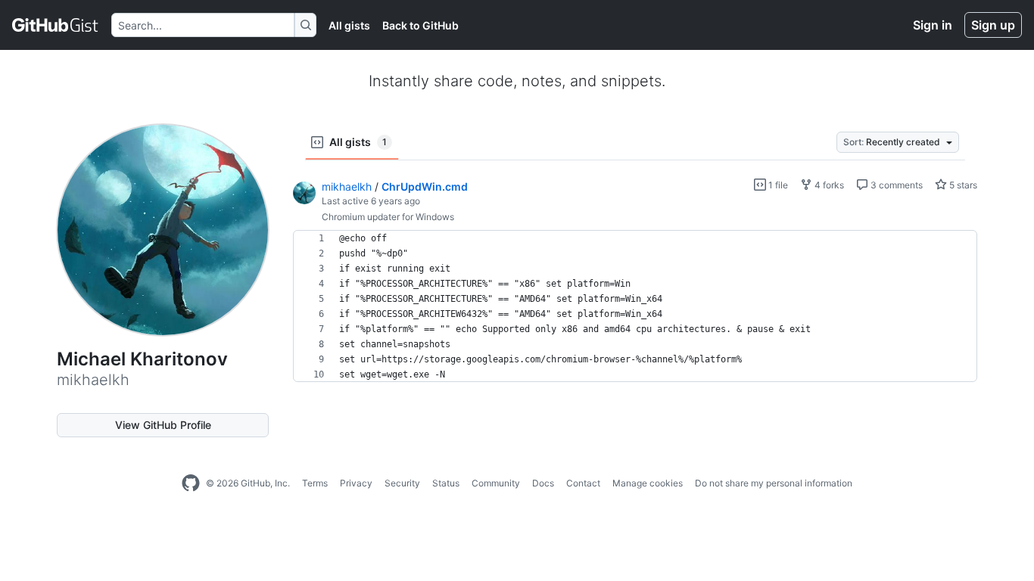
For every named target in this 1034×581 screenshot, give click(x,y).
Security (402, 483)
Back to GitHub (420, 25)
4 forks (828, 185)
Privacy (356, 483)
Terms (315, 483)
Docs (543, 483)
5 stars (962, 185)
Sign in (932, 25)
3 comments (895, 185)
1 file (777, 185)
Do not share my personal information (773, 483)
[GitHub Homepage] (191, 483)
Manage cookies (647, 483)
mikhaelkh (347, 186)
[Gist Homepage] (55, 25)
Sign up (993, 25)
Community (496, 483)
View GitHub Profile (163, 424)
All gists (349, 25)
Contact (583, 483)
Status (445, 483)
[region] (635, 306)
